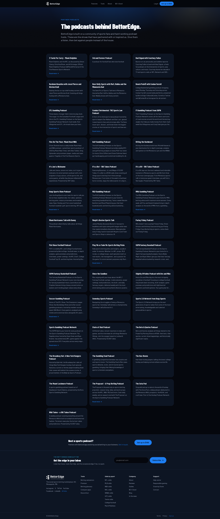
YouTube (66, 488)
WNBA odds (109, 493)
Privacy (165, 516)
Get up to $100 (166, 4)
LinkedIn (57, 491)
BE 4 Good (118, 4)
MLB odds (108, 483)
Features (94, 4)
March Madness (110, 506)
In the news (133, 496)
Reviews (132, 483)
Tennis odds (109, 499)
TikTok (59, 488)
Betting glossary (86, 486)
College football (110, 502)
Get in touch (123, 444)
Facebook (49, 491)
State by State (158, 486)
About (110, 4)
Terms (159, 516)
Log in (156, 4)
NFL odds (108, 480)
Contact (156, 490)
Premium (84, 483)
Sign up (171, 516)
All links (64, 491)
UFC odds (108, 496)
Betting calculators (87, 480)
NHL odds (108, 490)
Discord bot (85, 493)
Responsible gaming (160, 483)
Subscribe (158, 460)
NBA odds (108, 486)
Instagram (50, 488)
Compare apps (86, 490)
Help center (157, 480)
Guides (131, 486)
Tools (102, 4)
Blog (130, 493)
